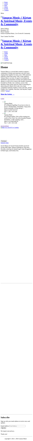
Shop (5, 5)
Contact (6, 10)
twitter (2, 98)
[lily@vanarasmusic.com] (16, 397)
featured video (5, 143)
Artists (6, 4)
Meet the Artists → (7, 94)
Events (6, 8)
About (6, 7)
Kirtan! (8, 91)
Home (6, 2)
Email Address (5, 426)
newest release (5, 126)
